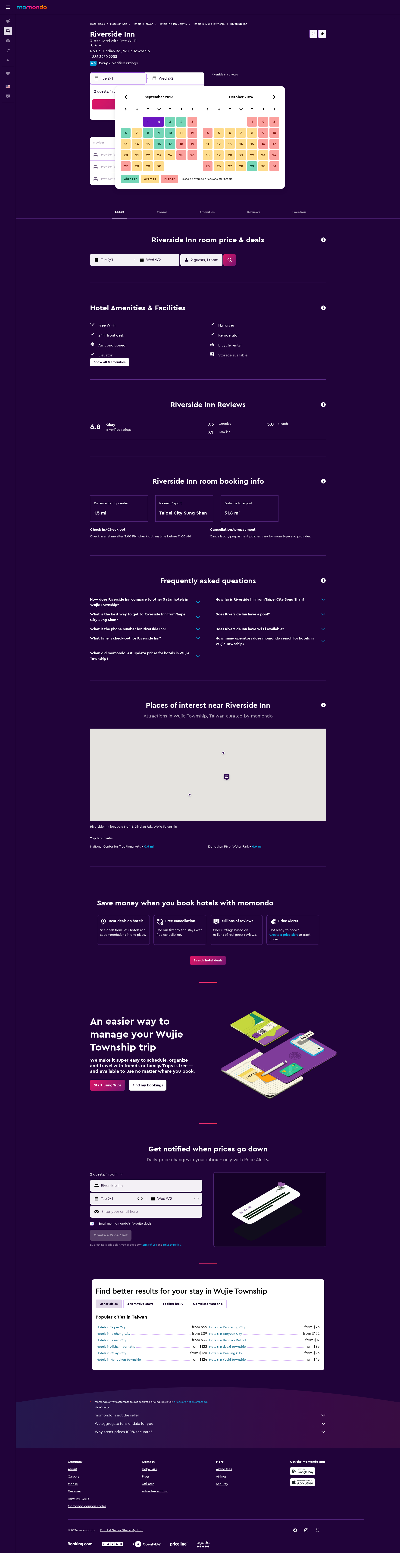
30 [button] (159, 166)
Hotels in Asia (118, 23)
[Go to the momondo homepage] (32, 7)
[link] (208, 960)
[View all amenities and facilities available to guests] (323, 308)
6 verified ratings (123, 63)
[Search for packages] (8, 50)
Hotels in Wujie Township (209, 23)
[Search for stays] (8, 31)
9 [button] (159, 133)
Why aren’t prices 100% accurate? (123, 1432)
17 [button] (170, 144)
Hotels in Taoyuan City (225, 1333)
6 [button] (126, 133)
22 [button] (148, 155)
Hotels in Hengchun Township (119, 1359)
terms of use (149, 1244)
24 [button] (170, 155)
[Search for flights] (8, 21)
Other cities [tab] (109, 1304)
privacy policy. (172, 1244)
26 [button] (192, 155)
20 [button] (126, 155)
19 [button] (192, 144)
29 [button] (148, 166)
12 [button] (192, 133)
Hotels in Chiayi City (111, 1353)
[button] (8, 7)
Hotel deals (97, 23)
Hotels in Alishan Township (116, 1346)
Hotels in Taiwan (143, 23)
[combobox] (150, 1185)
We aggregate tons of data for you (124, 1423)
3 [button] (170, 122)
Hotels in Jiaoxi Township (227, 1346)
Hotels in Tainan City (111, 1340)
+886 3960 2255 (103, 57)
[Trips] (8, 73)
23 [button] (159, 155)
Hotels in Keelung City (225, 1353)
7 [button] (137, 133)
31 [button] (274, 166)
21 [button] (137, 155)
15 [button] (148, 144)
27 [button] (126, 166)
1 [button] (148, 122)
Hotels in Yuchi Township (227, 1359)
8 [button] (148, 133)
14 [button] (137, 144)
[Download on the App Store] (302, 1482)
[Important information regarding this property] (323, 481)
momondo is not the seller (117, 1415)
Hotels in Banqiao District (227, 1340)
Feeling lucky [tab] (173, 1304)
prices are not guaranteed (190, 1401)
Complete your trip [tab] (208, 1304)
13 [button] (126, 144)
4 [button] (181, 122)
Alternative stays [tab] (140, 1304)
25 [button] (181, 155)
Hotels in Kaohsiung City (227, 1327)
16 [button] (159, 144)
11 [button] (181, 133)
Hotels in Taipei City (111, 1327)
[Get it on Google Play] (302, 1471)
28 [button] (137, 166)
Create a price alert (283, 934)
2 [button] (159, 122)
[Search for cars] (8, 40)
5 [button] (192, 122)
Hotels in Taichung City (114, 1333)
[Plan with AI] (8, 60)
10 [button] (170, 133)
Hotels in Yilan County (173, 23)
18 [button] (181, 144)
